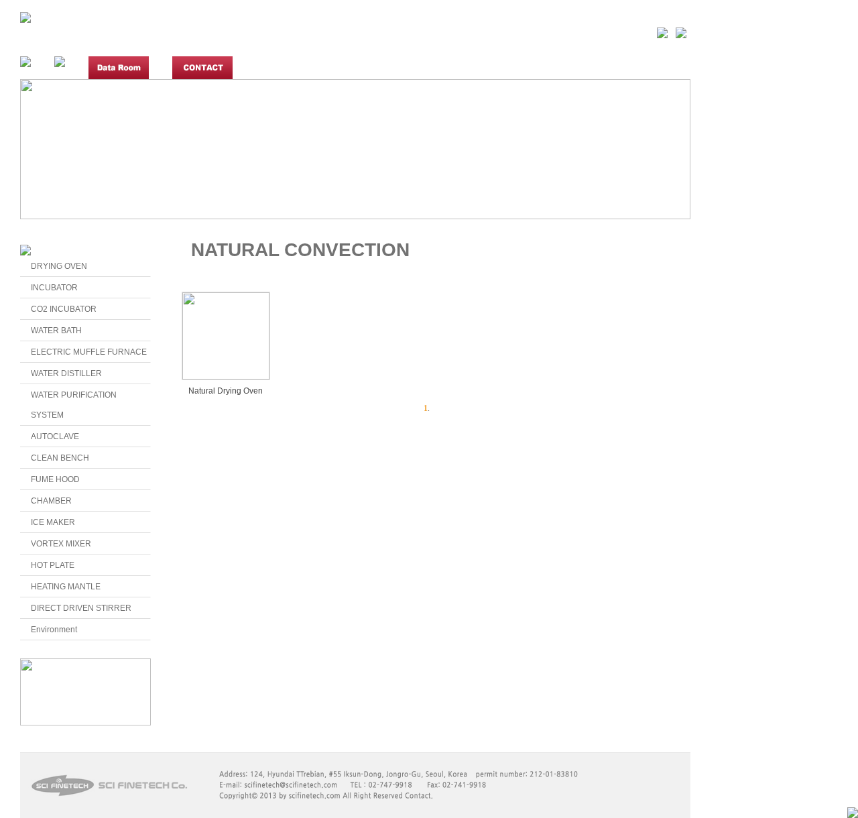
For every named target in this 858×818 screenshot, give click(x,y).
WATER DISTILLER (66, 373)
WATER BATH (56, 330)
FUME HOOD (55, 479)
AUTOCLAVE (55, 436)
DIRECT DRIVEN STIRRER (81, 608)
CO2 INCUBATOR (64, 309)
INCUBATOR (54, 287)
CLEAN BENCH (60, 458)
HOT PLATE (52, 565)
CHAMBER (51, 501)
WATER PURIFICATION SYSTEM (74, 405)
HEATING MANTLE (66, 586)
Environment (54, 629)
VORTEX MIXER (61, 543)
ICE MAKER (53, 522)
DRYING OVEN (59, 266)
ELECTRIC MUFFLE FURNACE (89, 352)
